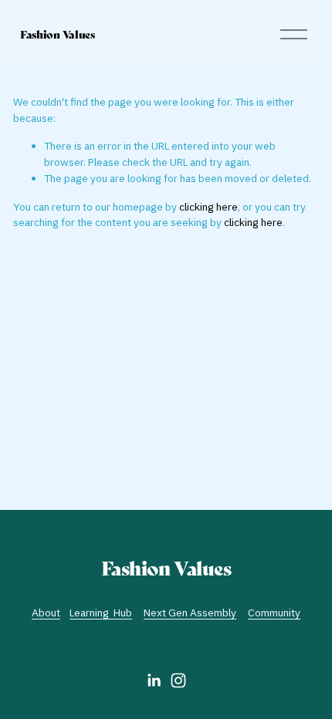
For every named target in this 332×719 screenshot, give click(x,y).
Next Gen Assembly (190, 612)
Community (274, 612)
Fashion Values (57, 34)
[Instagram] (178, 680)
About (46, 612)
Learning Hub (100, 612)
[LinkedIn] (153, 680)
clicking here (208, 207)
